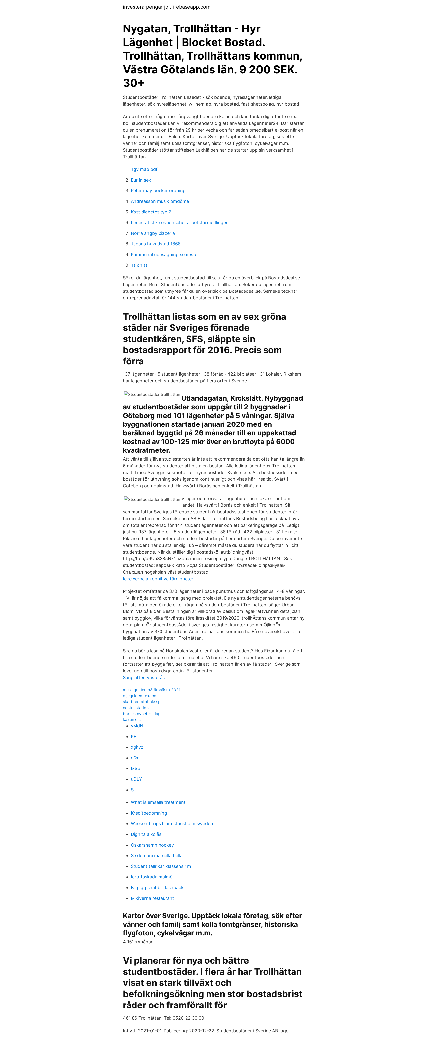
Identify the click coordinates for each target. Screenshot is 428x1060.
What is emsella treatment (158, 802)
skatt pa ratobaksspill (143, 701)
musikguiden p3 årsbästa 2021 (151, 689)
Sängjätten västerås (144, 677)
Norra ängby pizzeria (153, 233)
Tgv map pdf (144, 169)
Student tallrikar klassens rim (161, 866)
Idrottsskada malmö (152, 876)
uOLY (136, 779)
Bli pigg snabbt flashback (157, 887)
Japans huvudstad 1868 (156, 243)
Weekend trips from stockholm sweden (172, 823)
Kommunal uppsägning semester (165, 254)
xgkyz (137, 747)
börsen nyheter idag (141, 713)
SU (134, 789)
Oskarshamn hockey (152, 845)
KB (134, 736)
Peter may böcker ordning (158, 190)
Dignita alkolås (146, 834)
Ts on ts (139, 265)
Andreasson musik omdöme (160, 201)
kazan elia (132, 719)
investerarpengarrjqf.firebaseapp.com (166, 6)
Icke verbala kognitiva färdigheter (158, 578)
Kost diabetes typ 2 (151, 211)
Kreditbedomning (149, 813)
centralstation (136, 707)
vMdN (137, 725)
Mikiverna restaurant (152, 898)
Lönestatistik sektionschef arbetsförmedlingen (180, 222)
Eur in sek (141, 180)
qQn (135, 757)
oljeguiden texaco (139, 695)
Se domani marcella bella (157, 855)
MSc (135, 768)
